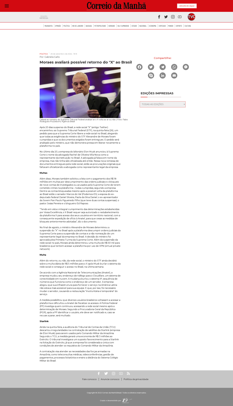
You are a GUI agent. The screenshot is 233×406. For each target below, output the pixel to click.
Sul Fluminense (123, 26)
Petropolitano (100, 26)
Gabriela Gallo (52, 57)
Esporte (179, 26)
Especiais (162, 26)
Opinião (58, 26)
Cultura (188, 26)
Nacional (143, 26)
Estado (134, 26)
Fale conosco (89, 379)
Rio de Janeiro (77, 26)
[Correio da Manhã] (116, 5)
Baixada (89, 26)
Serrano (111, 26)
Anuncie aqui (186, 6)
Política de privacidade (136, 379)
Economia (152, 26)
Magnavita (49, 26)
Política (66, 26)
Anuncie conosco (110, 379)
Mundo (170, 26)
